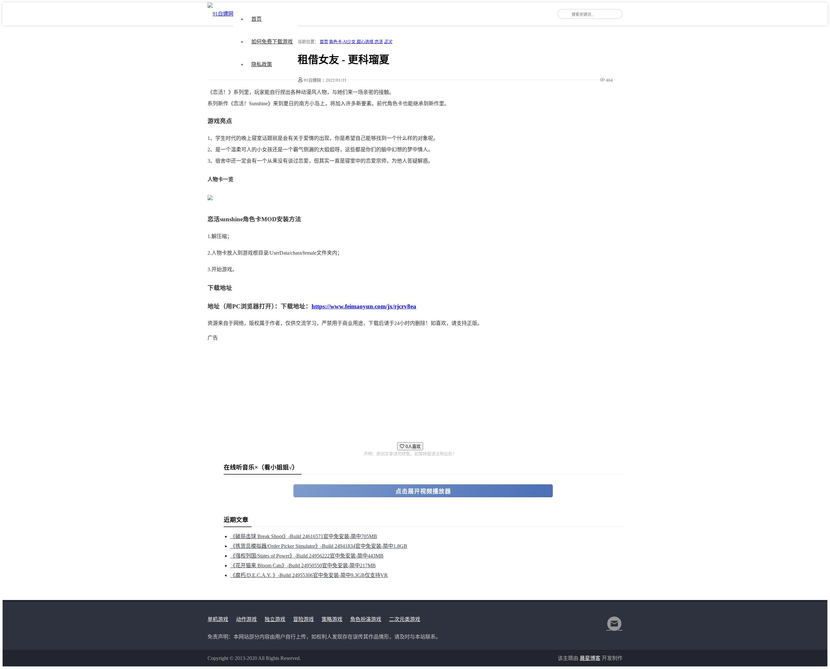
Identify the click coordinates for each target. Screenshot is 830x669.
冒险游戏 (303, 619)
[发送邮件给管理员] (614, 628)
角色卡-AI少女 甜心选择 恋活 (356, 41)
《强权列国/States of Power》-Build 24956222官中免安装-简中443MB (307, 556)
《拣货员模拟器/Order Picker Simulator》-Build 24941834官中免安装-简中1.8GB (318, 546)
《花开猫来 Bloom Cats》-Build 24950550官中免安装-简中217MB (303, 565)
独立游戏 (275, 619)
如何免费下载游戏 (272, 41)
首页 (256, 19)
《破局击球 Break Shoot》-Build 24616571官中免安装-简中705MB (303, 536)
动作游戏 (246, 619)
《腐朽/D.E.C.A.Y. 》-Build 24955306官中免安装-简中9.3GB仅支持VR (309, 575)
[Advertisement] (402, 388)
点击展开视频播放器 (423, 491)
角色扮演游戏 (365, 619)
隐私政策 (261, 64)
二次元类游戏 (404, 619)
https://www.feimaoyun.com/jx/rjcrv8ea (364, 306)
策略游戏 (332, 619)
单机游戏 (218, 619)
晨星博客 (590, 658)
